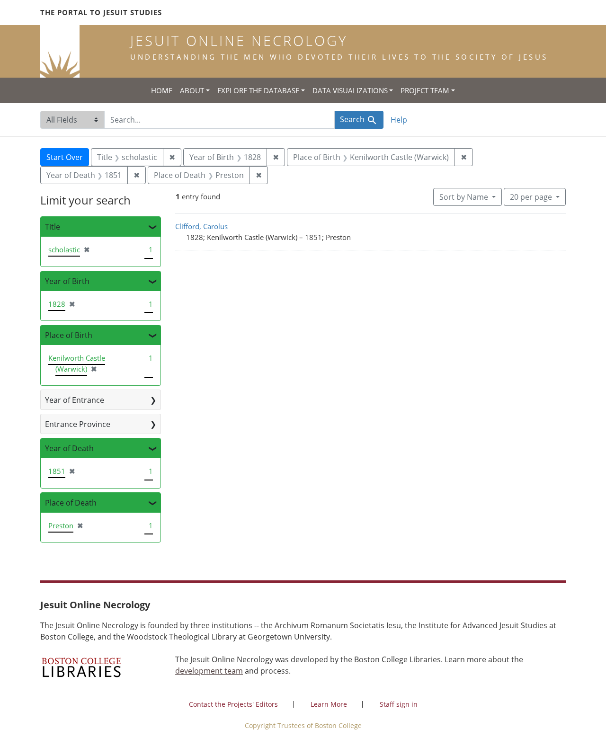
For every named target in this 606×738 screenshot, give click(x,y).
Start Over (64, 157)
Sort (463, 197)
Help (399, 120)
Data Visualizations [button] (350, 90)
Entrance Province (77, 424)
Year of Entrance (74, 400)
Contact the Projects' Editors (233, 704)
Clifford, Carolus (201, 226)
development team (209, 671)
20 (531, 196)
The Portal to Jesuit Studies (101, 12)
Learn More (329, 704)
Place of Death (71, 503)
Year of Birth (67, 281)
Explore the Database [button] (258, 90)
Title (52, 227)
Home (161, 90)
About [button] (192, 90)
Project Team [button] (425, 90)
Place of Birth (68, 335)
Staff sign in (399, 704)
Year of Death (69, 448)
